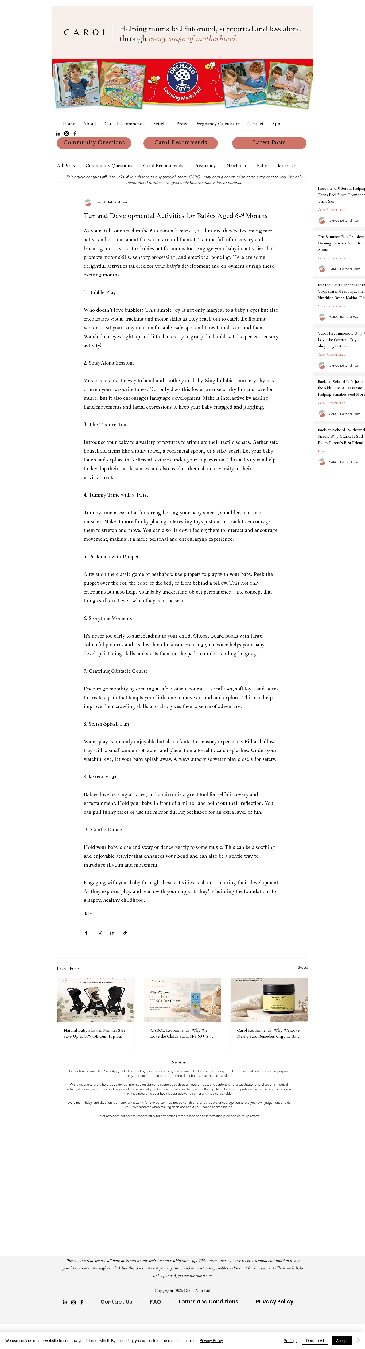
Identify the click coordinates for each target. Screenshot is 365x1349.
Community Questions (109, 166)
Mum (321, 452)
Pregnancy (205, 166)
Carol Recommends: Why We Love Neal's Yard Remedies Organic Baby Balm (269, 1034)
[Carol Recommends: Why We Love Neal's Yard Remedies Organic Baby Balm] (269, 1000)
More (283, 166)
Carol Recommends (163, 166)
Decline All (315, 1340)
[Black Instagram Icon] (66, 133)
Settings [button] (290, 1340)
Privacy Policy (211, 1340)
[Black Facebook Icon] (75, 133)
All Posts (66, 166)
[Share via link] (125, 932)
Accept (342, 1340)
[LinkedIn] (58, 133)
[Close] (358, 1340)
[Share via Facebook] (86, 932)
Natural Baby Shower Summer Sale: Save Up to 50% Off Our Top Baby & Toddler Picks (95, 1034)
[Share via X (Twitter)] (99, 932)
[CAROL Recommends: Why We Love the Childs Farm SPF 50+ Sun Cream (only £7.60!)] (182, 1000)
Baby (262, 166)
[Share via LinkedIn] (112, 932)
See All (303, 968)
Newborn (236, 166)
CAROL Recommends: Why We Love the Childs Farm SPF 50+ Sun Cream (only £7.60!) (181, 1034)
